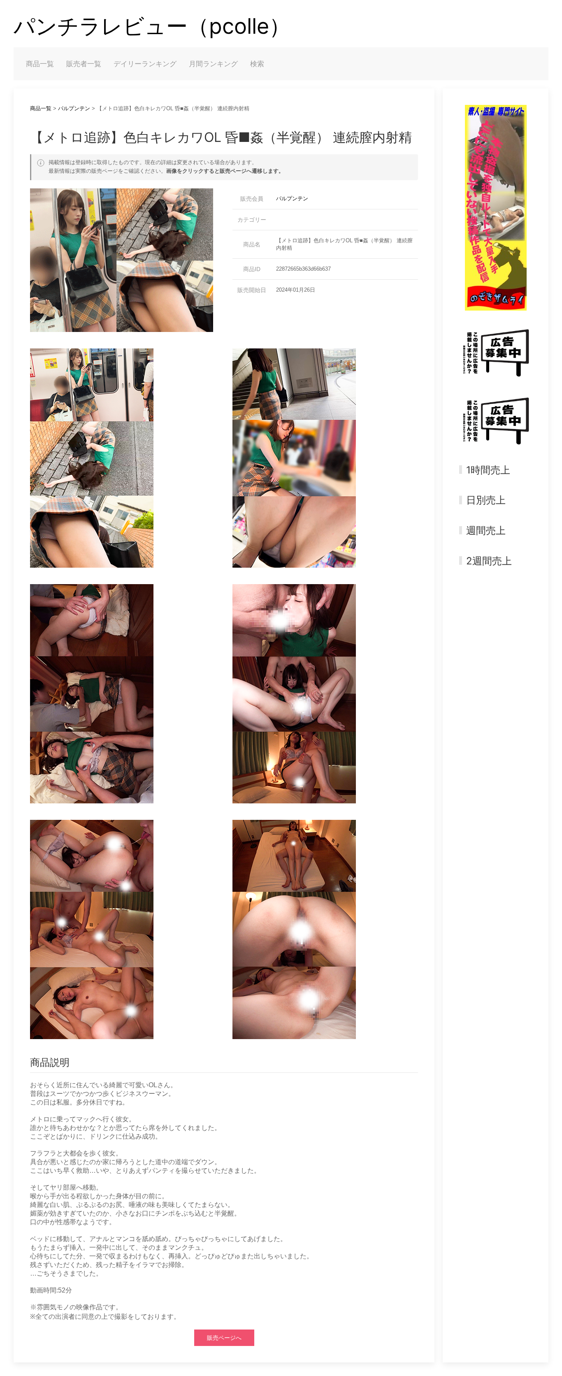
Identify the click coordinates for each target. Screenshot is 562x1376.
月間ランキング (213, 64)
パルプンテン (74, 108)
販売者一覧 (83, 64)
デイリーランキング (145, 64)
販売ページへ (224, 1337)
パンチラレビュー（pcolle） (152, 26)
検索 (257, 64)
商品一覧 (40, 64)
